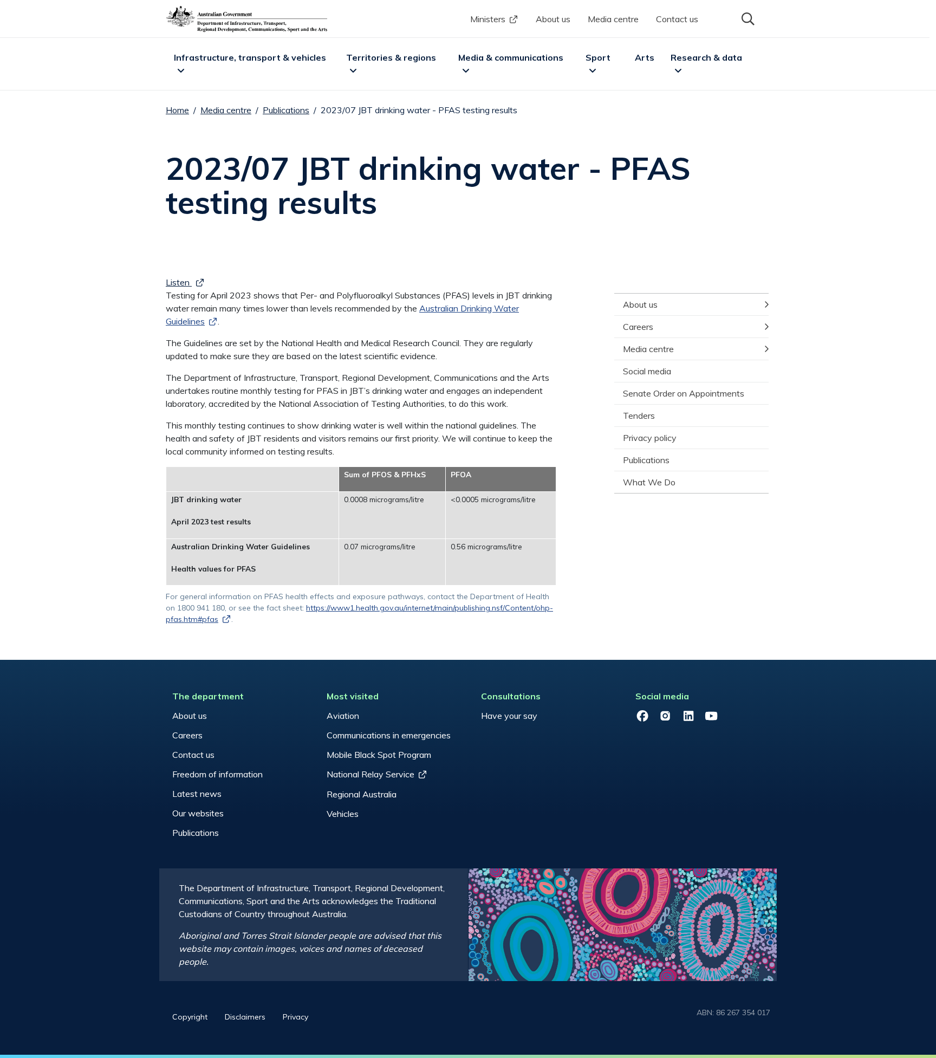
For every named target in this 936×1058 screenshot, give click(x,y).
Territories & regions (391, 57)
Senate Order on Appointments (683, 393)
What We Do (649, 482)
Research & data (706, 57)
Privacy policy (650, 437)
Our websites (198, 813)
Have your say (509, 715)
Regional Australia (361, 794)
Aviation (343, 715)
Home (177, 110)
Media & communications (510, 57)
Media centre (613, 19)
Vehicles (343, 813)
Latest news (197, 793)
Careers (638, 326)
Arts (644, 57)
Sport (598, 57)
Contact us (677, 19)
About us (553, 19)
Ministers (487, 19)
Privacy (295, 1017)
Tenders (639, 415)
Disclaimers (245, 1017)
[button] (747, 18)
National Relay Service (370, 774)
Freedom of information (217, 774)
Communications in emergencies (389, 735)
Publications (286, 110)
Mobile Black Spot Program (379, 754)
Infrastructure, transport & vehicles (250, 57)
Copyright (189, 1017)
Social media (647, 371)
